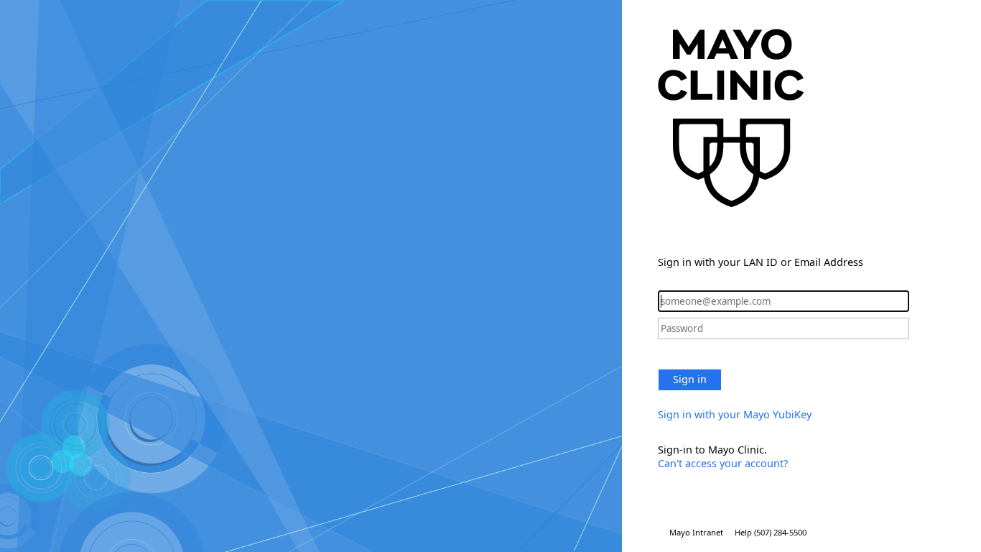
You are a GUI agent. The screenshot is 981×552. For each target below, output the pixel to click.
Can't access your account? (723, 463)
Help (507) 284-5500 (770, 532)
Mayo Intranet (696, 532)
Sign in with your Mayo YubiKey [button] (735, 414)
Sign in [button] (690, 379)
